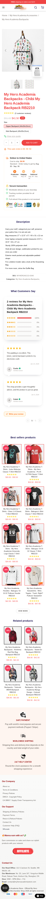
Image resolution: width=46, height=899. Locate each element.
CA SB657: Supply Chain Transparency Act (19, 800)
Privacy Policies (9, 793)
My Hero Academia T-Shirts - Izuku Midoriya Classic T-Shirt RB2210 (12, 469)
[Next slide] (40, 50)
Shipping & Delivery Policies (13, 812)
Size (5, 122)
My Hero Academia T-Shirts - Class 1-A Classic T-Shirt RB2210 (11, 511)
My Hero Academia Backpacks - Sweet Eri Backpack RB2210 (33, 649)
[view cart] (42, 7)
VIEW (12, 462)
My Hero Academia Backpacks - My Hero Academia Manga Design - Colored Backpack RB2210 (33, 690)
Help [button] (41, 896)
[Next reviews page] (40, 420)
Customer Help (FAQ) (11, 826)
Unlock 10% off (4, 888)
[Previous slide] (5, 50)
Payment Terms (9, 815)
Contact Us (7, 822)
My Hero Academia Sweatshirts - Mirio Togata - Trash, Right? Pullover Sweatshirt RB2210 (34, 593)
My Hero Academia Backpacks (15, 19)
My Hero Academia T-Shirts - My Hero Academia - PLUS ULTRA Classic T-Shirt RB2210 (34, 472)
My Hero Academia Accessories (23, 15)
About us (6, 786)
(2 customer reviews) (23, 113)
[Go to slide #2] (29, 84)
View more (23, 611)
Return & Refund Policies (12, 819)
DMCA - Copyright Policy (12, 797)
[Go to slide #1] (17, 84)
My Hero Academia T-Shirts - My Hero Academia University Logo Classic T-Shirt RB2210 (11, 551)
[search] (35, 7)
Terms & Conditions (10, 790)
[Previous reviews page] (28, 420)
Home (4, 15)
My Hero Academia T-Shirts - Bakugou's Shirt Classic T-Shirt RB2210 (34, 511)
